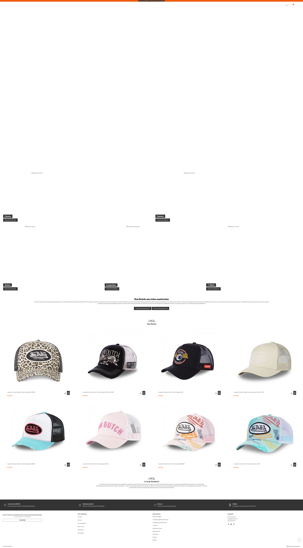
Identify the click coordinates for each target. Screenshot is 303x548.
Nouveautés (165, 5)
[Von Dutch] (9, 5)
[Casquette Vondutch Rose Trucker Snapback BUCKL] (113, 431)
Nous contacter (232, 517)
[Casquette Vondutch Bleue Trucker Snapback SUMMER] (38, 431)
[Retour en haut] (299, 540)
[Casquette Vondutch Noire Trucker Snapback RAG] (189, 359)
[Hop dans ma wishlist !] (65, 393)
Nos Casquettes (82, 523)
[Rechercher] (299, 5)
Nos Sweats (81, 533)
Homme (137, 5)
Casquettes (126, 5)
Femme (146, 5)
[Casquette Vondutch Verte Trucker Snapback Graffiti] (264, 431)
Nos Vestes (80, 529)
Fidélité (174, 5)
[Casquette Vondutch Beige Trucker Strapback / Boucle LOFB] (264, 359)
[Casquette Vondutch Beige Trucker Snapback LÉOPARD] (38, 359)
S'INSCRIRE (22, 520)
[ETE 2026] (151, 85)
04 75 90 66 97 (231, 520)
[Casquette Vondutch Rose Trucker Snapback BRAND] (189, 431)
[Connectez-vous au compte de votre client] (295, 5)
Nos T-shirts (81, 526)
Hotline (235, 504)
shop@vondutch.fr (233, 518)
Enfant (155, 5)
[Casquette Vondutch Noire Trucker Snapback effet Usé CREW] (113, 359)
